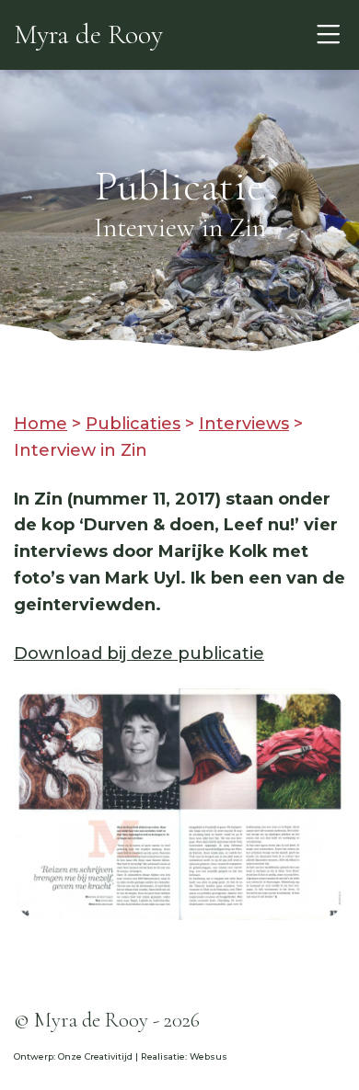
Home (40, 424)
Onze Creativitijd (95, 1056)
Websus (208, 1056)
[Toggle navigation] (328, 34)
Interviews (244, 424)
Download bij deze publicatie (139, 653)
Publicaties (133, 424)
